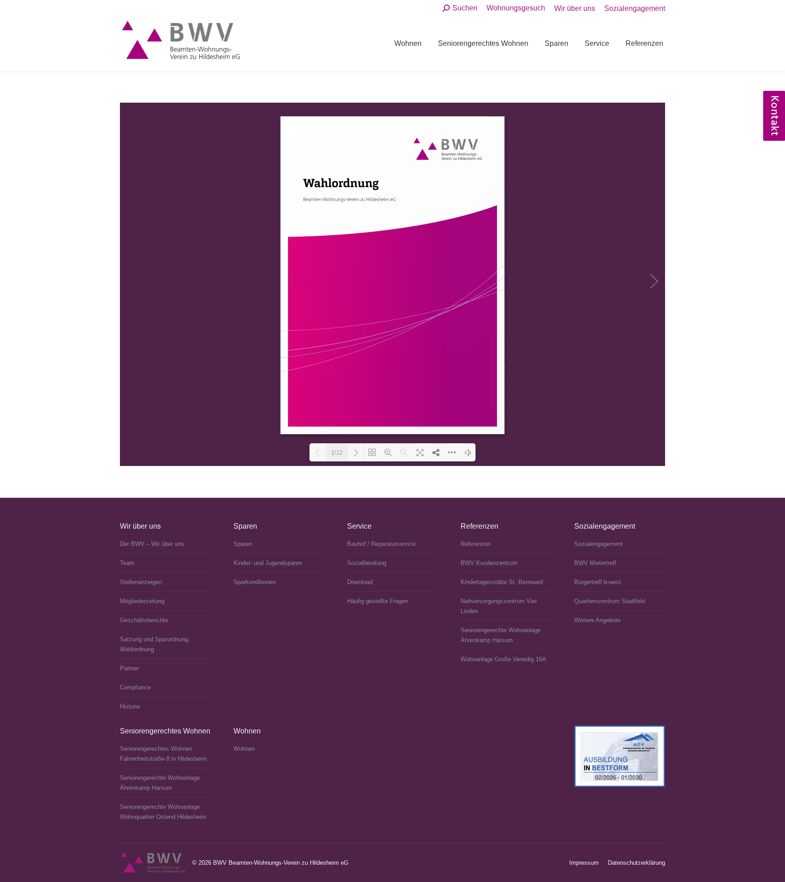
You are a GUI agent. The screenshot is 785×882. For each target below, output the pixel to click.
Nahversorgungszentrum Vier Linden (499, 606)
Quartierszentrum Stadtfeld (609, 601)
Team (127, 563)
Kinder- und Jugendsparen (268, 563)
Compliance (135, 687)
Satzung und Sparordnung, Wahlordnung (155, 644)
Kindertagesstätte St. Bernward (502, 582)
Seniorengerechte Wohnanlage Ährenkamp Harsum (501, 635)
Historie (130, 706)
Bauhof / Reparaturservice (381, 543)
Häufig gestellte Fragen (377, 601)
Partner (129, 668)
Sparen (243, 543)
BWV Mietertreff (595, 563)
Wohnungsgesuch (516, 8)
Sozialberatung (366, 563)
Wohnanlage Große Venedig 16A (503, 659)
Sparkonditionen (255, 582)
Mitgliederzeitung (142, 601)
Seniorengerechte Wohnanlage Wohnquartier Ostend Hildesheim (163, 811)
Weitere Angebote (597, 620)
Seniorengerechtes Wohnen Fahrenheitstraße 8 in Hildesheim (163, 753)
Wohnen (244, 748)
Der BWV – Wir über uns (152, 543)
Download (360, 582)
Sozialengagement (598, 543)
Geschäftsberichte (144, 620)
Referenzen (476, 543)
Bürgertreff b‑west (597, 582)
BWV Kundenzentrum (489, 563)
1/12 (337, 452)
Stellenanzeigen (141, 582)
